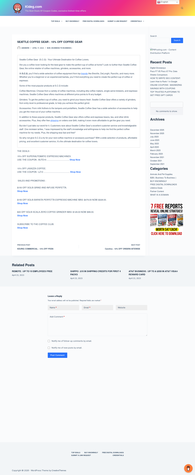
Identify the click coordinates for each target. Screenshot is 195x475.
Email (87, 307)
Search (153, 36)
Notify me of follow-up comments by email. (72, 341)
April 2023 (154, 147)
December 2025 (157, 129)
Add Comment (57, 316)
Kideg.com (33, 6)
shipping (54, 120)
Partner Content (157, 191)
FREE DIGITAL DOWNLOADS (93, 21)
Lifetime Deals (156, 187)
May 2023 (154, 143)
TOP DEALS (55, 21)
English (164, 1)
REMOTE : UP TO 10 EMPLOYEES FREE (32, 271)
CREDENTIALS (136, 21)
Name (53, 307)
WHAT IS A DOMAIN (159, 194)
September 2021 (157, 163)
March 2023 (155, 150)
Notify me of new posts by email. (67, 347)
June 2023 (154, 140)
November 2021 (157, 157)
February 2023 (156, 153)
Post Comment (57, 355)
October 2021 (156, 160)
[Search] (182, 8)
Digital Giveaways (158, 67)
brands (84, 73)
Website (121, 307)
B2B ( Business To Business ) (59, 48)
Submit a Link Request (117, 21)
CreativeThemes (59, 470)
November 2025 (157, 133)
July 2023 (154, 136)
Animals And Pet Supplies (161, 174)
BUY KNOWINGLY (72, 21)
